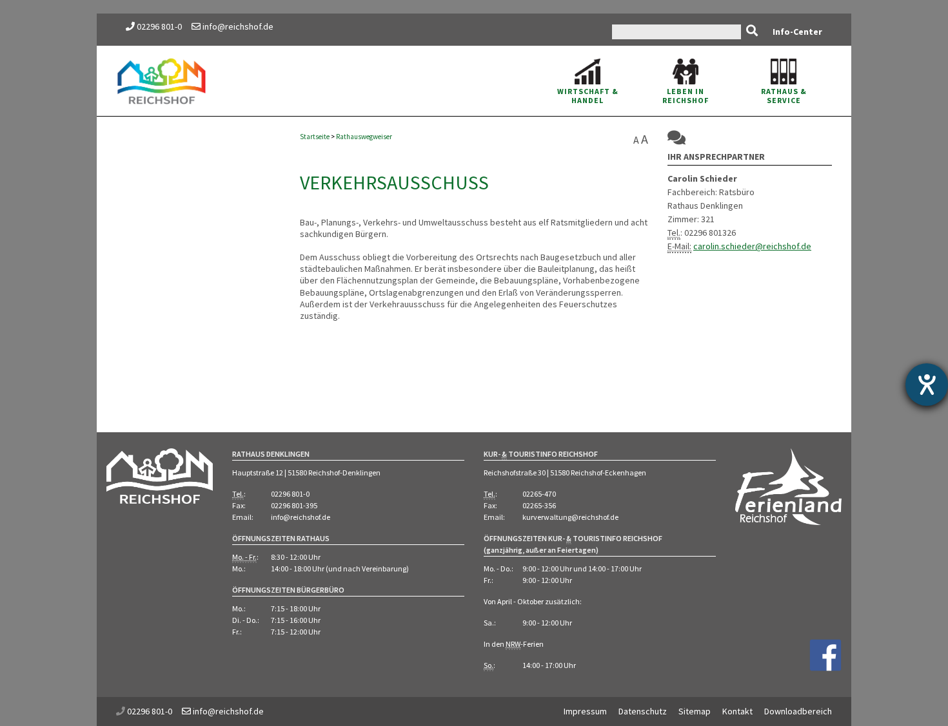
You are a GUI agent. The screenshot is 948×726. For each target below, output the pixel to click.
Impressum (585, 711)
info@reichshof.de (237, 26)
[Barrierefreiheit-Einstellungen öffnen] (926, 384)
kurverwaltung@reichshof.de (570, 517)
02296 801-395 (294, 505)
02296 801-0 (159, 26)
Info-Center (797, 31)
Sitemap (694, 711)
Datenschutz (642, 711)
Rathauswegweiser (364, 136)
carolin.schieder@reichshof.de (752, 246)
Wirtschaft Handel (587, 95)
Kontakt (737, 711)
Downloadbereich (798, 711)
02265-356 (539, 505)
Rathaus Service (784, 95)
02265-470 (539, 494)
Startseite (315, 136)
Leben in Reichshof (685, 95)
